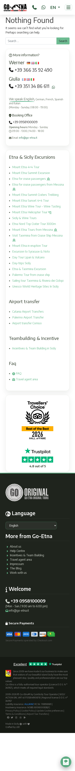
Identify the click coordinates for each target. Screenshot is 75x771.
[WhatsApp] (44, 7)
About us (15, 546)
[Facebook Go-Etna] (8, 717)
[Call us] (34, 7)
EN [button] (53, 7)
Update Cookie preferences (49, 710)
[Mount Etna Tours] (15, 7)
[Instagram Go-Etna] (16, 717)
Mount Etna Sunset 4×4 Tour (30, 200)
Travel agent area (26, 379)
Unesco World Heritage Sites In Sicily (35, 286)
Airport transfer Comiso (27, 323)
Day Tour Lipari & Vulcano (28, 257)
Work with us (18, 572)
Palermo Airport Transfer (28, 317)
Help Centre (17, 551)
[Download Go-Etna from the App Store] (20, 717)
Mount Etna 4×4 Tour (25, 167)
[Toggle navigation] (68, 7)
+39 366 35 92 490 (33, 70)
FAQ (18, 373)
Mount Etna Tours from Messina (33, 229)
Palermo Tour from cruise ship (31, 275)
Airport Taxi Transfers (37, 714)
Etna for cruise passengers (29, 179)
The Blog (15, 568)
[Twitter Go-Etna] (12, 717)
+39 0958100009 (25, 122)
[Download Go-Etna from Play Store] (25, 717)
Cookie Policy (28, 710)
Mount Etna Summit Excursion (31, 173)
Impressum (17, 564)
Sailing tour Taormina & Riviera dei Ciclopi (38, 280)
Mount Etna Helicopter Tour (30, 212)
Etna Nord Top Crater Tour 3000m (34, 224)
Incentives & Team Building (27, 555)
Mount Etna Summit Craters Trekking (35, 195)
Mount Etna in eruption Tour (29, 245)
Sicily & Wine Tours (24, 218)
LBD (18, 727)
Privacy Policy (12, 710)
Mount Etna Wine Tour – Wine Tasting (36, 206)
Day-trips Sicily (21, 263)
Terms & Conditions (15, 714)
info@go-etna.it (28, 137)
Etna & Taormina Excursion (29, 269)
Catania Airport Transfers (28, 311)
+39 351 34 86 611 (32, 86)
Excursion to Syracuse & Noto (31, 251)
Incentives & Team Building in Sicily (34, 348)
